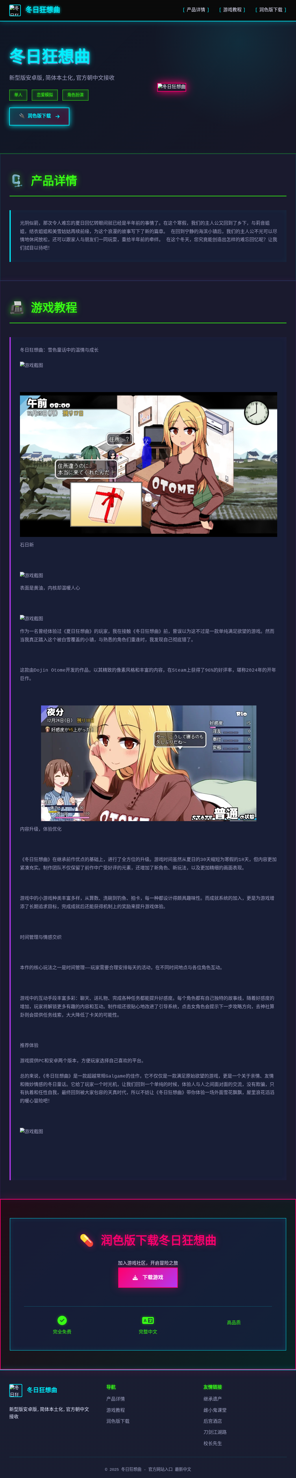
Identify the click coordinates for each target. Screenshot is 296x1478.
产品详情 (196, 10)
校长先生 (213, 1443)
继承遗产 (213, 1399)
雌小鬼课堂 (215, 1410)
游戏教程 (232, 10)
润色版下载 (270, 10)
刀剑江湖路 (215, 1432)
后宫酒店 (213, 1421)
